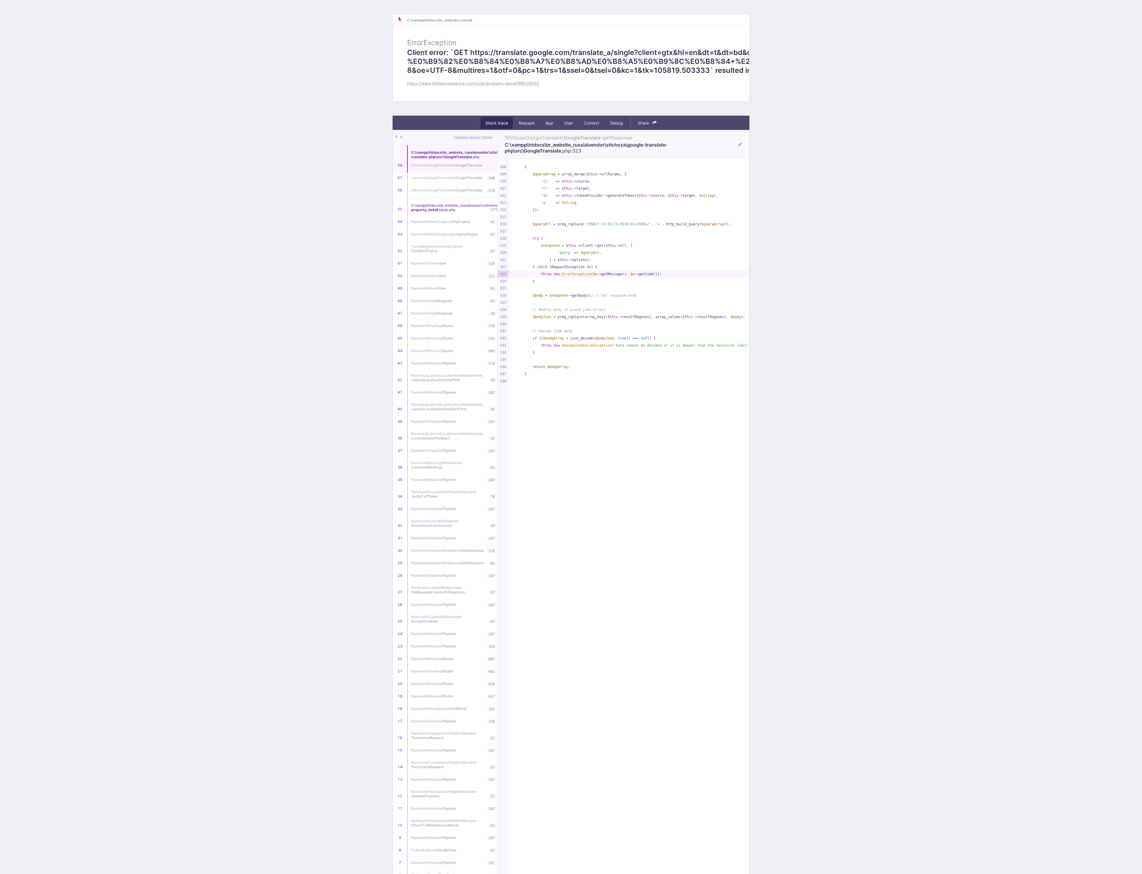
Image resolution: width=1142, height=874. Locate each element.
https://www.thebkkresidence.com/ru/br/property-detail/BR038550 (473, 83)
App (549, 122)
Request (527, 122)
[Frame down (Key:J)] (401, 137)
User (568, 122)
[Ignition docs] (402, 20)
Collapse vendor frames (472, 137)
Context (591, 122)
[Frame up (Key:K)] (396, 137)
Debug (616, 122)
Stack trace (496, 122)
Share (644, 122)
